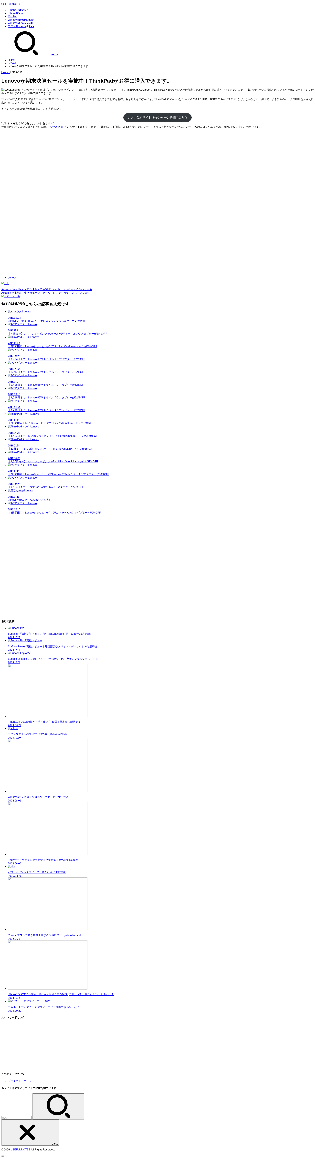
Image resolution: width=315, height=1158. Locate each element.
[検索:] (16, 1117)
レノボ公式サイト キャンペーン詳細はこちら (158, 117)
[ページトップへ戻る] (2, 1156)
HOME (12, 60)
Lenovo (12, 63)
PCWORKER (56, 126)
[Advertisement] (157, 152)
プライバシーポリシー (21, 1080)
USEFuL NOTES (11, 4)
